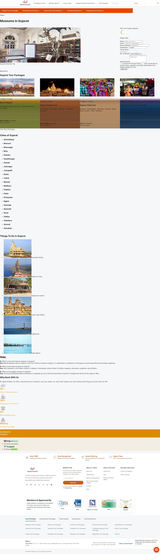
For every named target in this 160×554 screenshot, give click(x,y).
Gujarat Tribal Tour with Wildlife (133, 105)
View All (117, 534)
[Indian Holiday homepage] (32, 470)
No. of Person (125, 54)
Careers (88, 486)
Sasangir (7, 205)
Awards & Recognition (93, 478)
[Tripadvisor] (31, 484)
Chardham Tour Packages (78, 528)
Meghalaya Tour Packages (100, 534)
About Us (89, 471)
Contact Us (106, 471)
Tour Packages (103, 3)
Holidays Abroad (54, 3)
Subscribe (73, 482)
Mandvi (7, 182)
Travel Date (124, 49)
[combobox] (119, 3)
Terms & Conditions (126, 471)
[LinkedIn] (47, 484)
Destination (124, 47)
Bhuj (6, 151)
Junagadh (8, 170)
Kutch (6, 174)
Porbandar (8, 197)
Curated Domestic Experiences (85, 3)
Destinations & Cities (30, 11)
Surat (6, 213)
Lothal (6, 178)
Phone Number (126, 45)
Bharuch (7, 143)
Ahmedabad (9, 139)
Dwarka (7, 155)
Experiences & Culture (94, 11)
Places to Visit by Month (108, 478)
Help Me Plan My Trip (7, 64)
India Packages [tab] (30, 519)
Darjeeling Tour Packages (55, 534)
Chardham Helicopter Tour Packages (100, 529)
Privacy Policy (136, 63)
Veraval (7, 224)
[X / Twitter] (43, 484)
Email (122, 43)
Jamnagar (8, 166)
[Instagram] (35, 484)
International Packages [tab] (47, 519)
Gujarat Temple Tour (48, 105)
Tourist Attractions (73, 11)
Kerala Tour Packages (54, 524)
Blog (87, 489)
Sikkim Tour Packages (121, 528)
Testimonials (90, 474)
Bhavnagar (8, 147)
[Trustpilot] (27, 484)
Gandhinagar (9, 159)
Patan (6, 193)
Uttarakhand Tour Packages (123, 524)
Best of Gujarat (6, 103)
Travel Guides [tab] (64, 519)
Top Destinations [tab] (90, 519)
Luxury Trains (67, 3)
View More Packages (7, 129)
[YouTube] (51, 484)
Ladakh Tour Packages (32, 534)
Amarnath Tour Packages (55, 528)
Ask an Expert (5, 122)
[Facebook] (39, 484)
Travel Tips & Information (52, 11)
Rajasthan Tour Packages (33, 524)
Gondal (7, 163)
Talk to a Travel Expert (126, 543)
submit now (124, 69)
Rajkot (6, 201)
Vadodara (8, 220)
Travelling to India (39, 3)
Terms (80, 486)
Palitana (7, 190)
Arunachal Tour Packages (33, 528)
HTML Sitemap (125, 474)
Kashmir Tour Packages (77, 524)
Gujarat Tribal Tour (88, 105)
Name (122, 41)
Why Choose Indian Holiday (92, 482)
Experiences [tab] (76, 519)
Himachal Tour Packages (99, 524)
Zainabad (8, 228)
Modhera (7, 186)
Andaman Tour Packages (77, 534)
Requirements (125, 62)
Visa (104, 474)
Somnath (7, 209)
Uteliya (7, 217)
